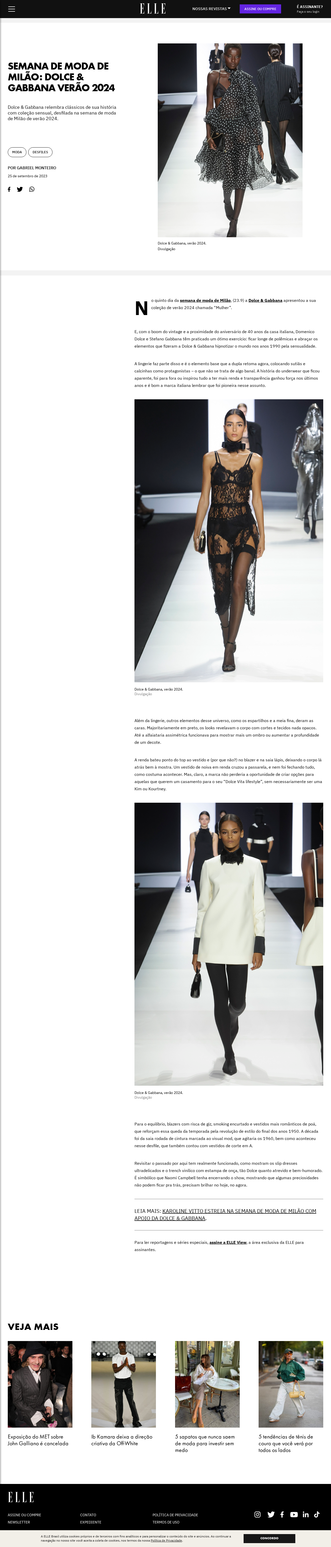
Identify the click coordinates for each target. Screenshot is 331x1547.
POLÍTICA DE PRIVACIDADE (175, 1515)
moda (17, 152)
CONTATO (88, 1515)
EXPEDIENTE (90, 1522)
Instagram (259, 1514)
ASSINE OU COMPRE (260, 9)
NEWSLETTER (19, 1522)
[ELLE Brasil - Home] (153, 12)
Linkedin (306, 1514)
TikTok (318, 1514)
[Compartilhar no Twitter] (20, 189)
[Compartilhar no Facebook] (9, 189)
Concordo (269, 1538)
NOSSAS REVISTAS (209, 8)
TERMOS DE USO (166, 1522)
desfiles (40, 152)
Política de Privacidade (166, 1541)
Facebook (283, 1514)
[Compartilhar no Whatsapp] (32, 189)
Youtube (294, 1514)
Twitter (271, 1514)
